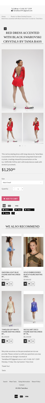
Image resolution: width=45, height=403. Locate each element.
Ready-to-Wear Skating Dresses (21, 16)
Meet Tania (12, 381)
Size (3, 179)
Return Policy (36, 381)
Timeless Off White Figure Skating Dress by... (11, 332)
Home (3, 16)
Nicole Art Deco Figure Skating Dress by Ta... (33, 332)
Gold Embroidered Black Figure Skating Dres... (33, 274)
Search (5, 381)
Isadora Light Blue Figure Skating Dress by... (11, 274)
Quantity (5, 189)
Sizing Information (24, 381)
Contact (21, 385)
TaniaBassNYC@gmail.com (22, 11)
